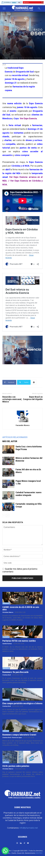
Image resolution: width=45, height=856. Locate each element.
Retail (9, 14)
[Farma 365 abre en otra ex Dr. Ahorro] (8, 472)
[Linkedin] (21, 843)
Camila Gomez (7, 643)
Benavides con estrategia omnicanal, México (12, 399)
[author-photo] (22, 422)
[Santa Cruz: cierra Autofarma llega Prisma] (8, 449)
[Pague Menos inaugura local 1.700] (8, 484)
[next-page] (7, 515)
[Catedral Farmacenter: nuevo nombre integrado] (8, 495)
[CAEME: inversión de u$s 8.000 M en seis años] (22, 598)
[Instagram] (17, 843)
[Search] (39, 8)
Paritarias (6, 637)
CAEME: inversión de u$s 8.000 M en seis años (20, 608)
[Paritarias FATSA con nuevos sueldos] (22, 632)
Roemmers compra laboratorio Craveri (19, 734)
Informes (6, 731)
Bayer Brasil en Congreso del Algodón (33, 398)
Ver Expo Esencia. (28, 118)
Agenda (5, 475)
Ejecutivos (6, 668)
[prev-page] (3, 515)
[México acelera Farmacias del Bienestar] (8, 461)
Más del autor (9, 441)
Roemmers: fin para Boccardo (15, 672)
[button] (4, 8)
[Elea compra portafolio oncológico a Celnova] (22, 694)
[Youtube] (28, 843)
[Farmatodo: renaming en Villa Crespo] (8, 507)
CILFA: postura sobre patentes (15, 766)
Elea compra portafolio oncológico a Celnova (22, 703)
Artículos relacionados (14, 437)
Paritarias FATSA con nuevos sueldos (19, 641)
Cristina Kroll (6, 675)
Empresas (6, 603)
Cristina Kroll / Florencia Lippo (12, 737)
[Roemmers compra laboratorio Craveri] (22, 725)
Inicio (3, 14)
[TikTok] (24, 843)
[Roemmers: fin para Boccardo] (22, 663)
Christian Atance (7, 612)
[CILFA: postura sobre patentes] (22, 757)
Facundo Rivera (22, 425)
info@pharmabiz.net (28, 827)
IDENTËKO (39, 853)
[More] (33, 382)
